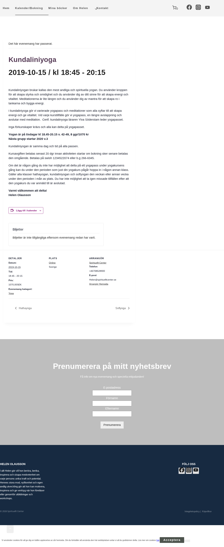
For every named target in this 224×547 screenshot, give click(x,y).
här (157, 540)
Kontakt (102, 8)
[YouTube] (207, 8)
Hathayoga (25, 308)
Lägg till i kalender (26, 210)
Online (52, 262)
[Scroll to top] (3, 529)
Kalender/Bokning (29, 8)
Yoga (11, 293)
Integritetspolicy (192, 511)
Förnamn (112, 398)
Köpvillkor (207, 511)
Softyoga (120, 308)
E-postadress (112, 387)
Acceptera (172, 540)
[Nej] (187, 541)
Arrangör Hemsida (98, 284)
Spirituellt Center (97, 262)
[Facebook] (189, 8)
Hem (6, 8)
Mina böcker (57, 8)
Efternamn (112, 408)
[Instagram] (198, 8)
